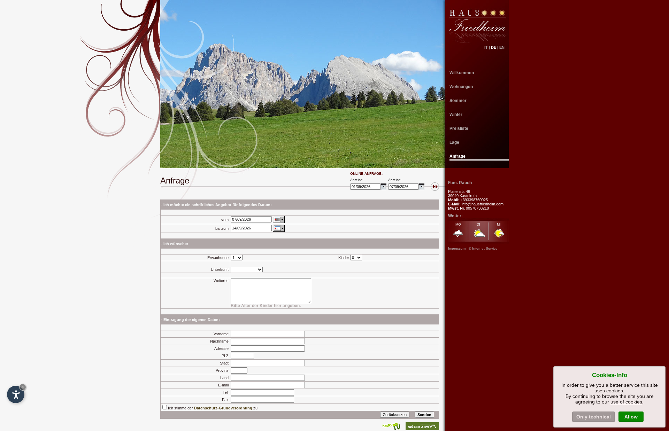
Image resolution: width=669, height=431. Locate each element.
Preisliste (458, 128)
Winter (455, 114)
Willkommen (461, 72)
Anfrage (457, 156)
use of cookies (626, 402)
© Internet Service (483, 248)
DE (493, 47)
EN (504, 47)
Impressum (457, 248)
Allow (631, 417)
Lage (454, 142)
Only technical (593, 417)
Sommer (458, 100)
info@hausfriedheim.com (482, 204)
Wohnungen (461, 86)
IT (486, 47)
